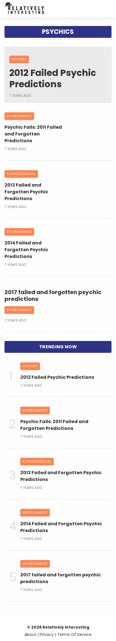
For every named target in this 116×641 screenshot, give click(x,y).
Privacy (47, 634)
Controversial (21, 174)
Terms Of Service (74, 634)
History (19, 59)
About (30, 634)
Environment (19, 310)
